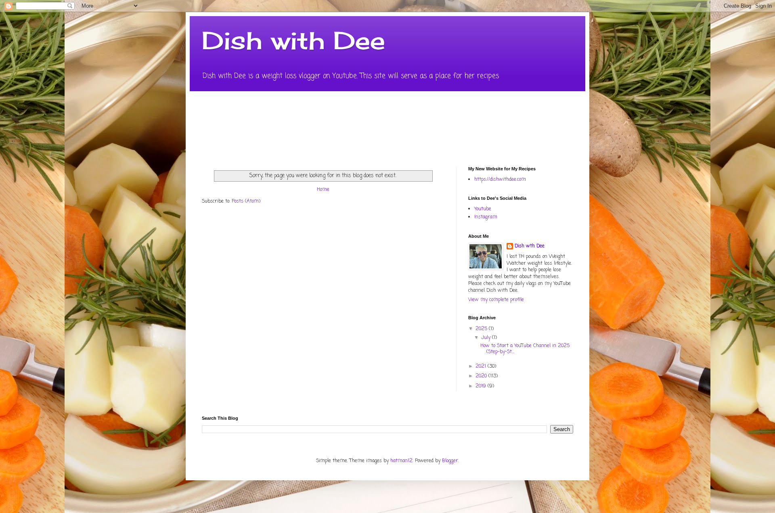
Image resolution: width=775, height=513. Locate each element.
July (486, 337)
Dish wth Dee (530, 246)
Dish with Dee (293, 40)
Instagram (485, 217)
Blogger (450, 461)
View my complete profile (496, 300)
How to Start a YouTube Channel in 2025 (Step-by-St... (525, 348)
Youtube (482, 209)
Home (323, 189)
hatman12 (401, 461)
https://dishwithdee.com (500, 179)
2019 (481, 386)
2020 (481, 376)
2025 (482, 329)
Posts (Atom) (246, 201)
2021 (481, 366)
